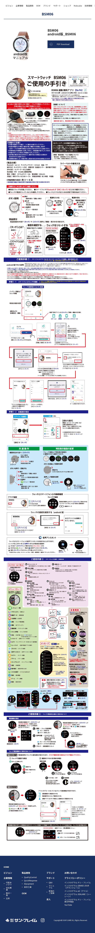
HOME (6, 867)
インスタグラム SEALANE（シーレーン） (77, 895)
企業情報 (19, 5)
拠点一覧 (9, 894)
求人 (48, 899)
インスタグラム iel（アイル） (76, 891)
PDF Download (63, 44)
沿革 (8, 898)
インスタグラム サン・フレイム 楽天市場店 (77, 900)
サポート (57, 5)
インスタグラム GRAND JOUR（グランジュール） (76, 886)
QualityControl (30, 877)
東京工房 (28, 887)
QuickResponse (30, 880)
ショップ (67, 5)
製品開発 (29, 5)
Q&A (50, 882)
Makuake (78, 5)
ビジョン (9, 5)
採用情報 (88, 5)
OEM (38, 5)
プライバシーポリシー (74, 877)
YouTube (68, 905)
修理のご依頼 (51, 892)
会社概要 (9, 888)
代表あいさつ (9, 883)
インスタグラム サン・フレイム (77, 882)
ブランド (47, 5)
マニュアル (51, 886)
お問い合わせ (70, 872)
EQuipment (29, 883)
